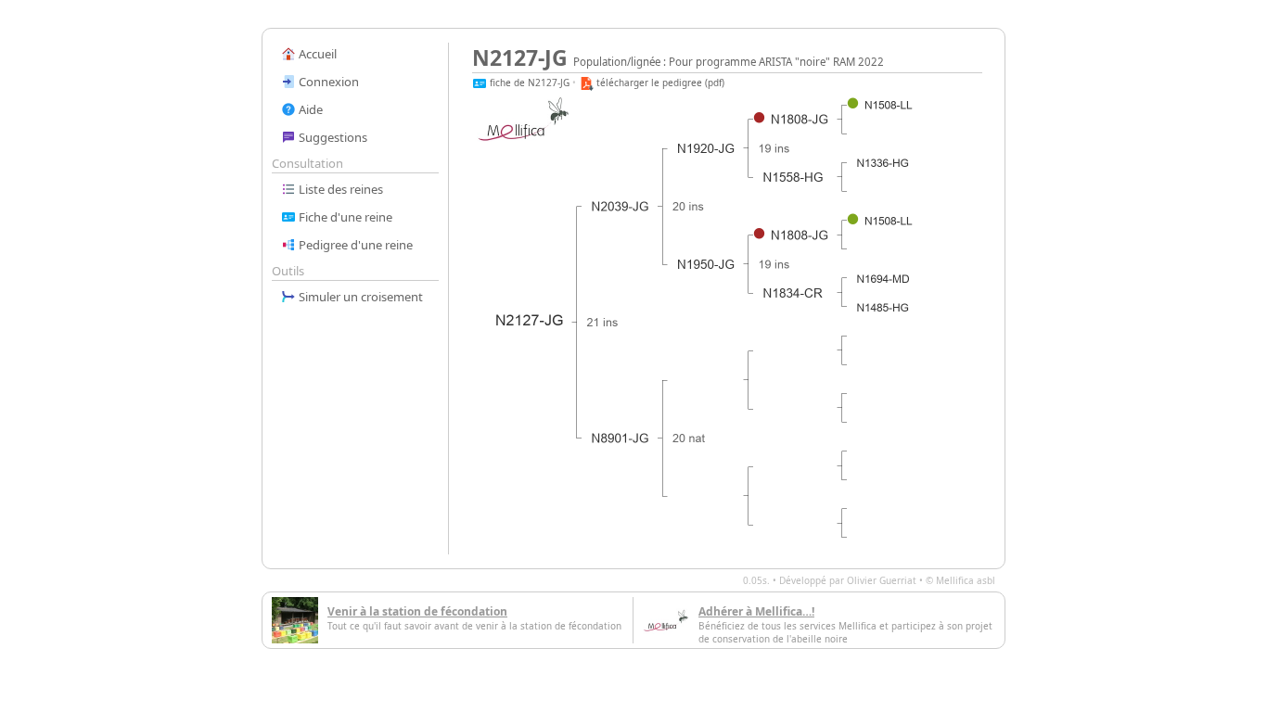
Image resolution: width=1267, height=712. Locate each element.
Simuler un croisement (359, 296)
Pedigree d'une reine (354, 244)
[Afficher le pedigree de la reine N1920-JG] (706, 148)
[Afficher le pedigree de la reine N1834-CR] (794, 293)
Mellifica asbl (965, 580)
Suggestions (331, 137)
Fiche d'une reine (344, 217)
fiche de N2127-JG (528, 82)
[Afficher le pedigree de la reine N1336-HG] (883, 164)
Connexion (327, 81)
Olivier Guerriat (881, 580)
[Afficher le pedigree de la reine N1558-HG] (794, 177)
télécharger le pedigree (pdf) (659, 82)
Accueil (316, 53)
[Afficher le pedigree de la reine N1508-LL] (889, 105)
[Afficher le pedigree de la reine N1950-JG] (706, 264)
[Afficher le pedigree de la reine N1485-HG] (883, 308)
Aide (309, 109)
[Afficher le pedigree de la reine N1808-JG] (800, 119)
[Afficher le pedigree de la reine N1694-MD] (883, 279)
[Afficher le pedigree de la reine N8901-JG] (621, 438)
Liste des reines (339, 189)
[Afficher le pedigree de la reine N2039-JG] (621, 206)
